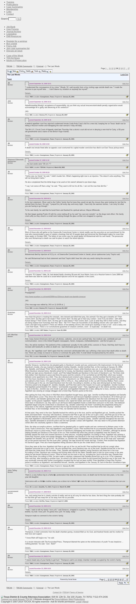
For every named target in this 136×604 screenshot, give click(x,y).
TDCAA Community (24, 66)
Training (10, 2)
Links (8, 12)
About (85, 602)
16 (122, 68)
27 (129, 68)
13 (115, 68)
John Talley (12, 470)
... (108, 68)
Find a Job (11, 46)
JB (9, 83)
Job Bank (10, 27)
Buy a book (11, 44)
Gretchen (11, 313)
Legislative (11, 34)
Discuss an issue (14, 51)
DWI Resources (13, 36)
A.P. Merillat (12, 335)
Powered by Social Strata (68, 579)
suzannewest (13, 491)
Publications (12, 4)
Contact (10, 14)
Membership (12, 9)
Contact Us (57, 592)
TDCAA (9, 66)
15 (119, 68)
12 (112, 68)
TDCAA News (13, 58)
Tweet (9, 79)
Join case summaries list (17, 48)
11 (110, 68)
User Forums (12, 29)
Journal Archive (13, 31)
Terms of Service (76, 592)
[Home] (2, 23)
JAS (9, 101)
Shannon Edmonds (16, 160)
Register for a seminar (16, 41)
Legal (78, 602)
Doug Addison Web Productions (70, 599)
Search (4, 19)
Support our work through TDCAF (17, 599)
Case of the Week (14, 56)
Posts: (29, 97)
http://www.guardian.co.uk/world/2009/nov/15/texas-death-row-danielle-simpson (55, 297)
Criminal (39, 66)
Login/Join (124, 75)
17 (124, 68)
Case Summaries (14, 7)
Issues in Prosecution (16, 60)
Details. (28, 93)
